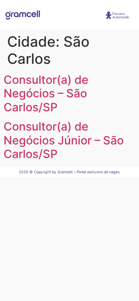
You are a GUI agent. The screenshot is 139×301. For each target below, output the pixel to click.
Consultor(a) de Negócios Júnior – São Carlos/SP (64, 140)
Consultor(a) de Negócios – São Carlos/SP (46, 93)
